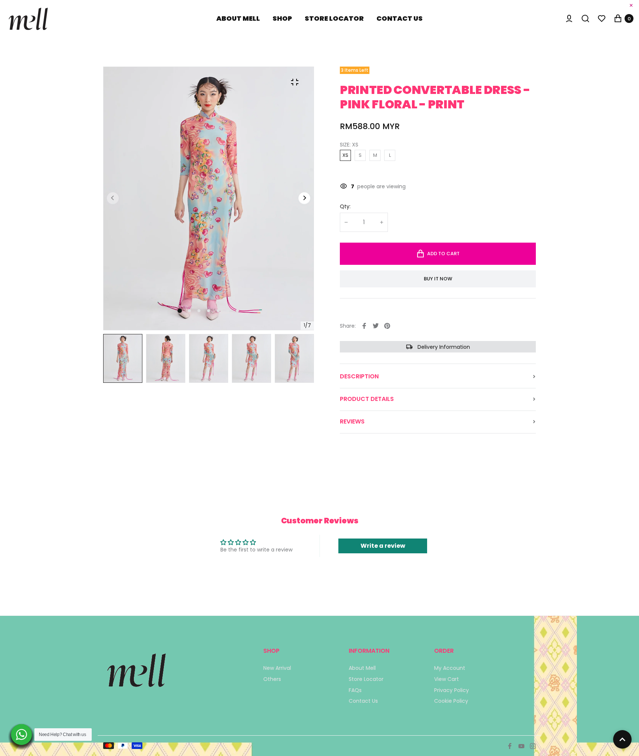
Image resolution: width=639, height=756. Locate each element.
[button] (189, 310)
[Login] (569, 18)
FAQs (355, 690)
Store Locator (366, 679)
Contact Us (363, 701)
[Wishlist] (601, 18)
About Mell (362, 668)
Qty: (345, 206)
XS (345, 155)
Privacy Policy (451, 690)
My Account (449, 668)
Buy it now (438, 278)
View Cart (446, 679)
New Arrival (277, 668)
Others (272, 679)
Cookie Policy (451, 701)
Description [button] (359, 376)
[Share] (364, 326)
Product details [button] (367, 399)
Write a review (383, 545)
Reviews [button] (352, 422)
